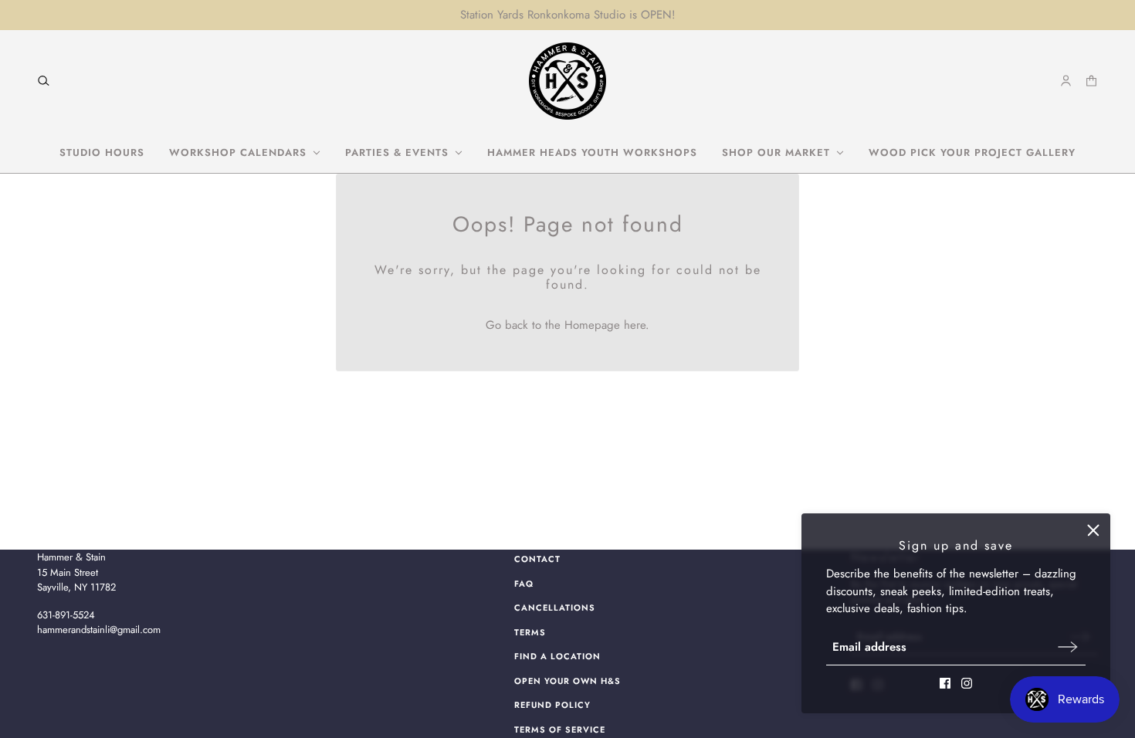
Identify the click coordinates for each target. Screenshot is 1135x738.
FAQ (524, 583)
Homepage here (604, 325)
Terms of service (559, 729)
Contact (537, 559)
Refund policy (552, 705)
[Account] (1065, 80)
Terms (530, 632)
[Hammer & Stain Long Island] (567, 81)
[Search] (43, 80)
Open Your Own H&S (567, 681)
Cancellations (554, 607)
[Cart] (1091, 80)
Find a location (557, 656)
